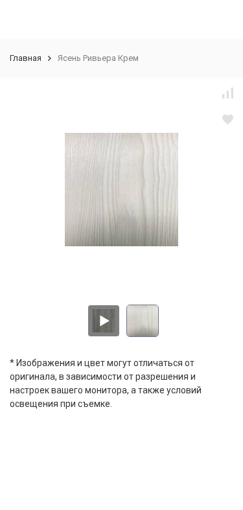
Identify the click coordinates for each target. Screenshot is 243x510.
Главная (25, 58)
